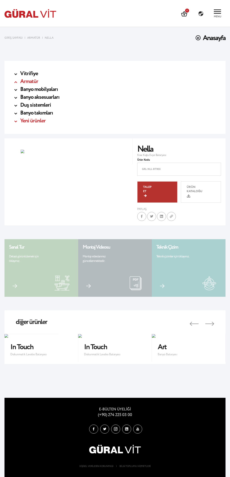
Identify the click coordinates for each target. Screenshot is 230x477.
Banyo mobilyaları (39, 89)
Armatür (29, 82)
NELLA (49, 38)
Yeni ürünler (33, 121)
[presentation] (190, 322)
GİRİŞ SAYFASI (13, 38)
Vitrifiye (29, 74)
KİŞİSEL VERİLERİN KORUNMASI (96, 466)
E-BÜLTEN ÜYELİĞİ (115, 409)
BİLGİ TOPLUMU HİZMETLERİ (135, 466)
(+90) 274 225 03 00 (115, 415)
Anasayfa (214, 38)
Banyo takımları (36, 113)
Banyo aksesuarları (40, 97)
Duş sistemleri (35, 105)
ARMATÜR (33, 38)
